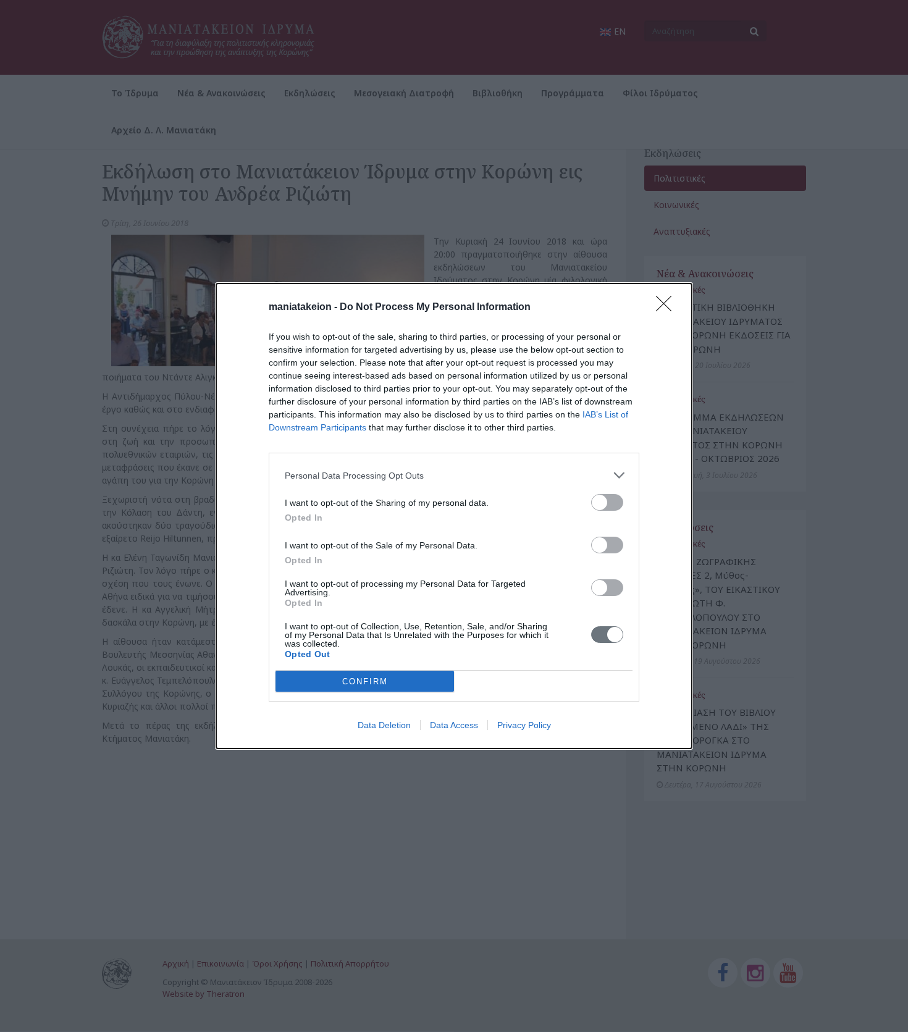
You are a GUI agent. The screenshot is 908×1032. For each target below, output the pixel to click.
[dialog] (454, 516)
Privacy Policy (524, 725)
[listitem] (454, 475)
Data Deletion (384, 725)
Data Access (454, 725)
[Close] (667, 307)
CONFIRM (365, 681)
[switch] (607, 502)
